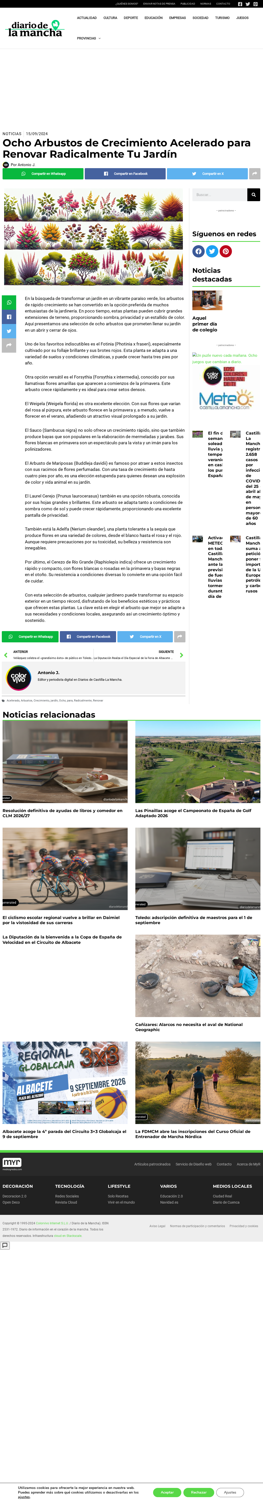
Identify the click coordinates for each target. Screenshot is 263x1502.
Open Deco (11, 1202)
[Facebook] (240, 4)
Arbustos (26, 700)
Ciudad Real (222, 1196)
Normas (205, 3)
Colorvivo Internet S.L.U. (52, 1223)
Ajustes (230, 1492)
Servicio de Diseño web (194, 1164)
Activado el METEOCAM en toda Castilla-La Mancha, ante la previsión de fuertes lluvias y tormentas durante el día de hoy (221, 567)
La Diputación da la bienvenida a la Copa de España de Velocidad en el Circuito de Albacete (62, 940)
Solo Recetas (118, 1196)
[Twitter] (248, 4)
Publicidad (188, 3)
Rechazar (198, 1492)
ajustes (24, 1497)
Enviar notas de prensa (159, 3)
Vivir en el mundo (121, 1202)
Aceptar (167, 1492)
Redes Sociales (67, 1196)
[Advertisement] (131, 87)
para (70, 700)
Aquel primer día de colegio (204, 324)
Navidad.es (169, 1202)
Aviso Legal (157, 1226)
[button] (98, 38)
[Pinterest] (255, 4)
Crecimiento (41, 700)
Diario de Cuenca (226, 1202)
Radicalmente (83, 700)
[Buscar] (253, 194)
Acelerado (13, 700)
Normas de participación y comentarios (197, 1226)
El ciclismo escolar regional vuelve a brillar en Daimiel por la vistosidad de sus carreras (61, 920)
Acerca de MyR (248, 1164)
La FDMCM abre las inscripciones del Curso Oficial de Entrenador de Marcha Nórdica (192, 1134)
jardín (54, 700)
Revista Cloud (66, 1202)
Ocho (62, 700)
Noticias (12, 134)
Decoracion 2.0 (14, 1196)
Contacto (223, 3)
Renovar (98, 700)
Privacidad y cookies (244, 1226)
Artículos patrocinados (152, 1164)
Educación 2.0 (171, 1196)
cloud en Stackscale (67, 1236)
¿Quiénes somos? (127, 3)
